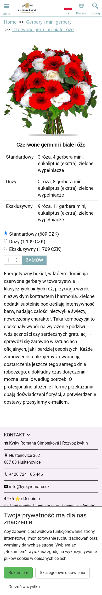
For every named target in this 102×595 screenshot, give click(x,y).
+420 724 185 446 (25, 474)
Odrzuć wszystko (24, 586)
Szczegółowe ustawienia (62, 572)
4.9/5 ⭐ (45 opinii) (22, 498)
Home (10, 22)
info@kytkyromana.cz (28, 486)
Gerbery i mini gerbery (49, 22)
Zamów (34, 260)
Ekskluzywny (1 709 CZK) (35, 249)
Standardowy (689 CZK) (34, 234)
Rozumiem (18, 572)
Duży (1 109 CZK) (27, 241)
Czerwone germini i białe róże (43, 29)
